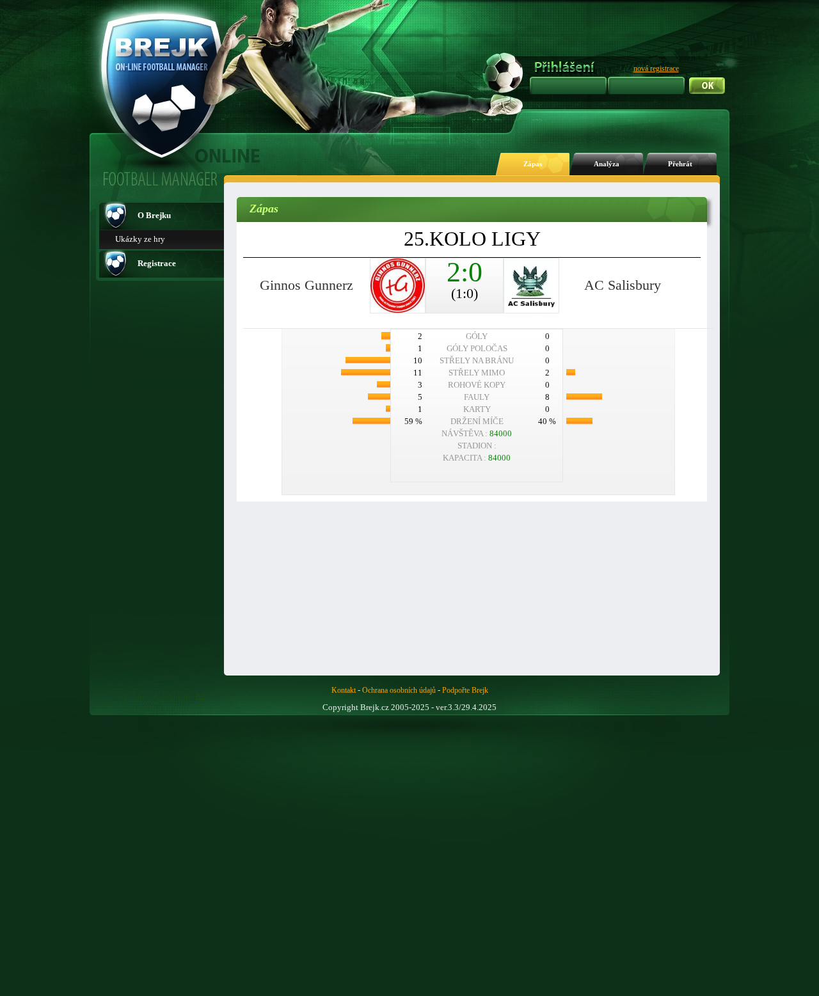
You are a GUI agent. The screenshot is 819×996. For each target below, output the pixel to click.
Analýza (606, 164)
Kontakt (343, 690)
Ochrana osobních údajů (399, 690)
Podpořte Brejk (465, 690)
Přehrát (680, 164)
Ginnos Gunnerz (306, 285)
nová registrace (656, 68)
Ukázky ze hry (140, 239)
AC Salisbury (622, 285)
